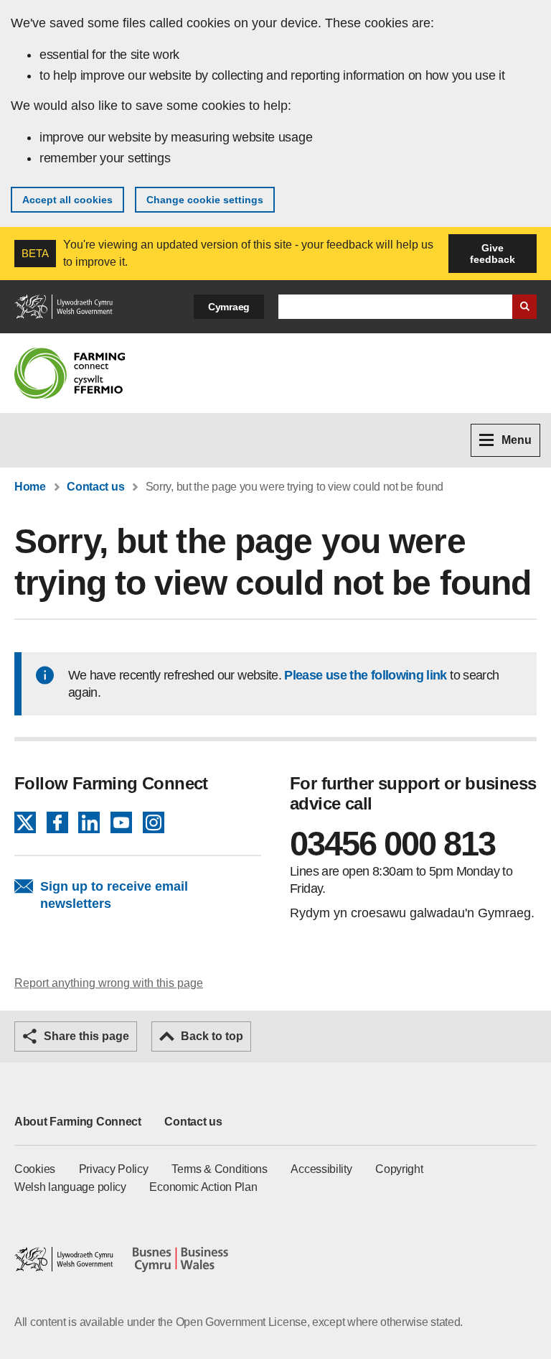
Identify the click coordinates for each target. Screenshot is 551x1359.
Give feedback (492, 253)
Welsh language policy (70, 1187)
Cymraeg (229, 306)
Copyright (399, 1169)
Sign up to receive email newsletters (114, 895)
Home (30, 487)
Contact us (95, 487)
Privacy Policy (114, 1169)
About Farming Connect (77, 1122)
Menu (516, 440)
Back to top (212, 1036)
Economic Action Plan (203, 1187)
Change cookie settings (204, 199)
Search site (524, 306)
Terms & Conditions (219, 1169)
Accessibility (321, 1169)
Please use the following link (365, 675)
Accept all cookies (67, 199)
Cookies (34, 1169)
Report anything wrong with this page (108, 983)
